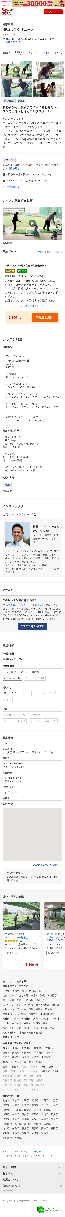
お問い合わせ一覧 (22, 1200)
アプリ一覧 (8, 1200)
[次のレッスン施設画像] (61, 935)
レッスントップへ (53, 12)
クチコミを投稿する (32, 626)
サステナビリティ (39, 1200)
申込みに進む (45, 317)
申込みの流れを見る (48, 251)
